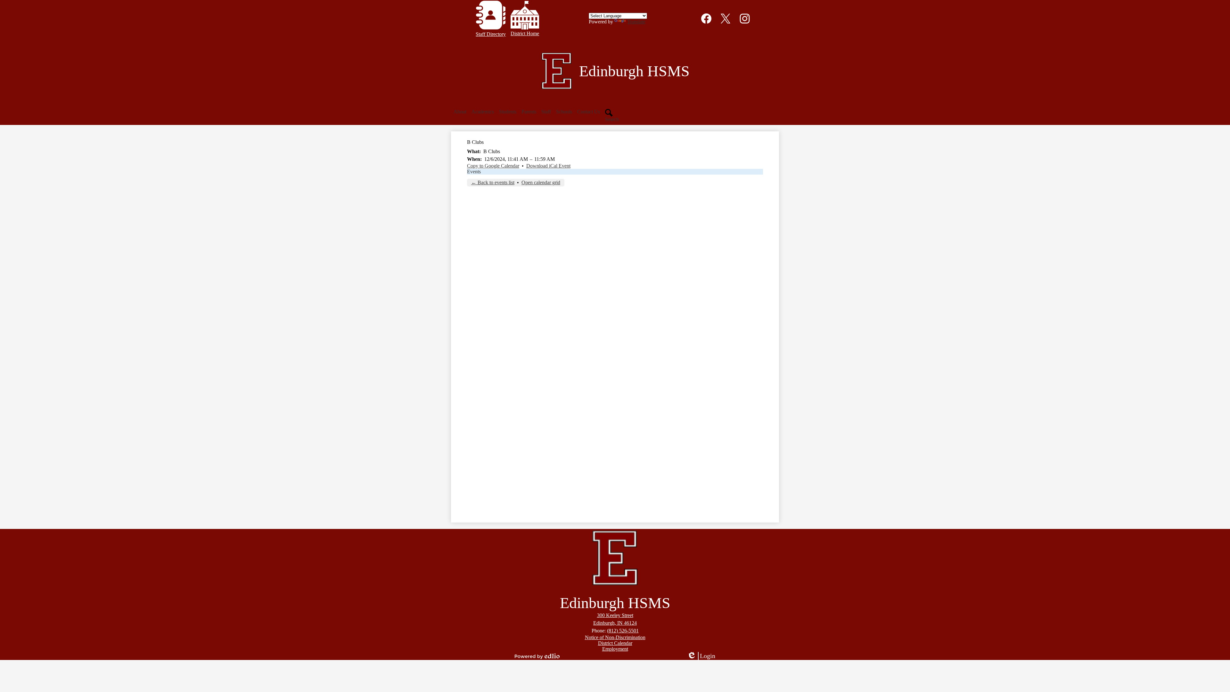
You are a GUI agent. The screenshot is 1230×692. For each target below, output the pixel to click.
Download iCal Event (548, 166)
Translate (636, 21)
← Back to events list (492, 182)
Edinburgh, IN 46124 (615, 623)
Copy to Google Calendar (493, 166)
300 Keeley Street (615, 615)
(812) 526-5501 (623, 630)
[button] (460, 111)
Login (703, 656)
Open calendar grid (540, 182)
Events (474, 171)
